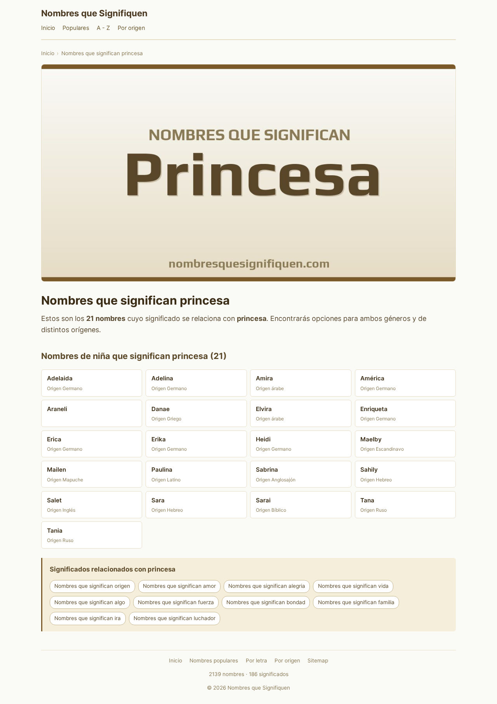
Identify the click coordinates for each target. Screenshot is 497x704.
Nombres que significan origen (92, 586)
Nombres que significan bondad (265, 602)
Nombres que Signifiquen (94, 13)
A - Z (103, 27)
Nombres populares (213, 660)
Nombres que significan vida (353, 586)
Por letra (256, 660)
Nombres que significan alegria (266, 586)
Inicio (48, 27)
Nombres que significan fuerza (176, 602)
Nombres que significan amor (179, 586)
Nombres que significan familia (356, 602)
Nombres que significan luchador (174, 618)
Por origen (131, 27)
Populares (76, 27)
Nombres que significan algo (89, 602)
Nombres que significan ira (87, 618)
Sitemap (318, 660)
